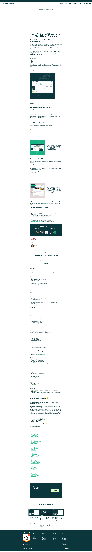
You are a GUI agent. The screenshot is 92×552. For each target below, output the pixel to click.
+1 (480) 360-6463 (88, 0)
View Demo (34, 538)
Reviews (34, 539)
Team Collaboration (44, 542)
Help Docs (63, 537)
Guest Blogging (64, 536)
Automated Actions (44, 534)
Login (84, 3)
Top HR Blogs (64, 542)
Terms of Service (25, 548)
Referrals (43, 540)
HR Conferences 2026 (65, 538)
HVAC (53, 537)
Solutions (66, 3)
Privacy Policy (30, 548)
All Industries (54, 533)
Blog (62, 533)
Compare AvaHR (64, 543)
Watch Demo (62, 3)
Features (70, 3)
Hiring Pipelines (44, 537)
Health (53, 536)
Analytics (43, 533)
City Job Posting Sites (65, 534)
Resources (75, 3)
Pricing (80, 3)
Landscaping (54, 538)
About (33, 533)
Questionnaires (44, 539)
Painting (53, 539)
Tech (53, 542)
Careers (34, 534)
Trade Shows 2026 (64, 544)
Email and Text (44, 536)
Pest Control (54, 540)
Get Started (88, 3)
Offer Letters (44, 538)
